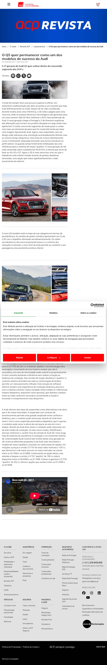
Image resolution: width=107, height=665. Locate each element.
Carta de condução (45, 554)
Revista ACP (25, 46)
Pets (24, 580)
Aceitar (87, 357)
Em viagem (27, 553)
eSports (65, 590)
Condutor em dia (48, 578)
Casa (25, 562)
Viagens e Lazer (46, 600)
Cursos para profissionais (46, 572)
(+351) (92, 562)
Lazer (25, 619)
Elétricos (7, 621)
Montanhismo (47, 628)
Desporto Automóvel (68, 548)
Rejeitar (19, 357)
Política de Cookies (30, 647)
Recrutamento (88, 605)
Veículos (8, 599)
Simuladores (28, 623)
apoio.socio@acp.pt (90, 581)
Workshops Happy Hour (46, 613)
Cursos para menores (46, 565)
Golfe (6, 590)
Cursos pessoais (47, 560)
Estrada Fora (46, 619)
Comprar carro (10, 605)
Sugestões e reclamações (92, 608)
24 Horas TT (67, 574)
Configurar (52, 357)
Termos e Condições (10, 659)
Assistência (28, 547)
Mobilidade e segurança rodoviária (9, 564)
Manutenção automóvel (9, 611)
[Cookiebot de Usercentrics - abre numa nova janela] (92, 305)
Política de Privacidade (11, 647)
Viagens (44, 608)
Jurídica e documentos (28, 567)
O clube (13, 46)
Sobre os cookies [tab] (89, 313)
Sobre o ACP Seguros (28, 629)
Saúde (25, 557)
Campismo (45, 624)
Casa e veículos (29, 605)
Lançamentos (39, 46)
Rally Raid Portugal (70, 578)
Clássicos (7, 585)
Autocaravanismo (11, 594)
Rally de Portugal (69, 555)
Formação (46, 547)
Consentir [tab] (18, 313)
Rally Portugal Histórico (68, 561)
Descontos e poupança (28, 574)
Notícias (65, 594)
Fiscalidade (8, 617)
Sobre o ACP (9, 557)
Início (4, 46)
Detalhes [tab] (53, 313)
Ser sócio (7, 553)
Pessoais (26, 610)
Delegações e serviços (91, 578)
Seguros (27, 599)
